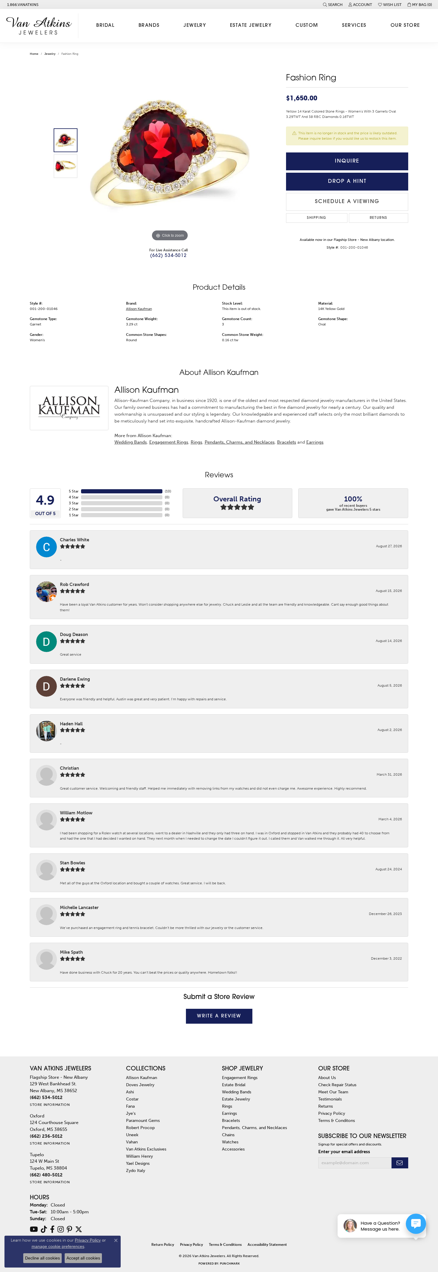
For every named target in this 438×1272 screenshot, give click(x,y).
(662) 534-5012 (168, 256)
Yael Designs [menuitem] (138, 1163)
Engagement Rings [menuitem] (239, 1077)
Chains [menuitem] (228, 1134)
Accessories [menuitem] (233, 1149)
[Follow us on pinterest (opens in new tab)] (69, 1229)
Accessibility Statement (267, 1245)
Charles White (74, 540)
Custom (307, 25)
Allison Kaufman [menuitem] (141, 1077)
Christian (69, 768)
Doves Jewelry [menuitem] (140, 1084)
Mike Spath (71, 952)
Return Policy (162, 1245)
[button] (333, 4)
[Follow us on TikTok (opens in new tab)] (44, 1229)
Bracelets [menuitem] (231, 1120)
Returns (378, 218)
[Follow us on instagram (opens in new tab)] (61, 1229)
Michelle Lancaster (79, 907)
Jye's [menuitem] (131, 1113)
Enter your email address (344, 1151)
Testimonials (330, 1099)
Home (34, 54)
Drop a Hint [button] (347, 181)
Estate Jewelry (250, 25)
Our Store (405, 25)
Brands (149, 25)
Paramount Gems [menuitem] (143, 1120)
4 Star (74, 497)
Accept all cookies (83, 1258)
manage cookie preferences (58, 1246)
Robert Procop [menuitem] (140, 1127)
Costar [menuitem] (132, 1099)
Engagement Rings (168, 442)
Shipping (317, 218)
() (168, 491)
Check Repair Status (337, 1084)
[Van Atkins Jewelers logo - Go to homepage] (40, 25)
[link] (22, 4)
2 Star (74, 509)
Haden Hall (71, 724)
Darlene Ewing (75, 679)
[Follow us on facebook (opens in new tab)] (52, 1229)
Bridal (105, 25)
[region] (169, 153)
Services (354, 25)
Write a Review (219, 1016)
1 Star (74, 515)
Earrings (315, 442)
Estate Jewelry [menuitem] (236, 1099)
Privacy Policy (331, 1113)
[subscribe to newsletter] (400, 1162)
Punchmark (230, 1263)
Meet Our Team (333, 1092)
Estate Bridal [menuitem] (234, 1084)
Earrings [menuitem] (229, 1113)
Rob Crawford (74, 584)
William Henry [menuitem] (139, 1156)
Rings (196, 442)
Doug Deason (74, 634)
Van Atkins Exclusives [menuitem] (146, 1149)
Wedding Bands (130, 442)
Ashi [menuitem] (130, 1092)
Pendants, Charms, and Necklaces (240, 442)
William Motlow (76, 813)
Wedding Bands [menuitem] (236, 1092)
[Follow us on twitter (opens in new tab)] (78, 1229)
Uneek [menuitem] (132, 1134)
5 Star (74, 491)
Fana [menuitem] (130, 1106)
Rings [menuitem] (227, 1106)
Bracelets (286, 442)
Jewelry (195, 25)
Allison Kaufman (139, 309)
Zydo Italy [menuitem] (135, 1170)
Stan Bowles (72, 863)
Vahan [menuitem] (132, 1142)
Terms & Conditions (225, 1245)
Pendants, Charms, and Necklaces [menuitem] (254, 1127)
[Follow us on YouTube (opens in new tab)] (34, 1229)
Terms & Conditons (336, 1120)
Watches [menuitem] (230, 1142)
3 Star (74, 503)
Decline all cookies (42, 1258)
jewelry (49, 54)
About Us (327, 1077)
